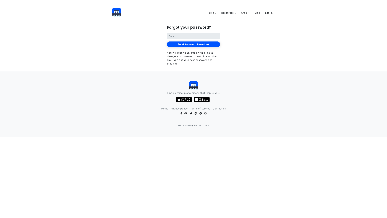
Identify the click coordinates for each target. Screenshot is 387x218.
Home (164, 108)
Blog (257, 12)
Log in (269, 12)
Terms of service (200, 108)
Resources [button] (227, 12)
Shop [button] (244, 12)
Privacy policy (179, 108)
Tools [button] (211, 12)
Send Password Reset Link (193, 44)
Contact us (219, 108)
